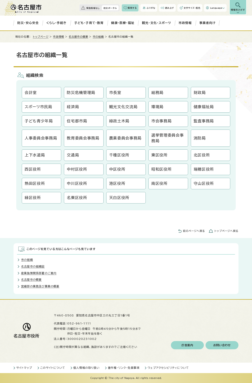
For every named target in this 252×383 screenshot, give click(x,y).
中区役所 (117, 169)
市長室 (115, 92)
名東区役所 (77, 198)
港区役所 (117, 183)
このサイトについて (52, 367)
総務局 (157, 92)
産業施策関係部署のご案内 (38, 273)
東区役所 (159, 155)
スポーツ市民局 (38, 107)
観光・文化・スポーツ (156, 22)
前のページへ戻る (194, 231)
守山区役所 (204, 183)
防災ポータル (110, 8)
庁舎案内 (187, 345)
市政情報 (185, 22)
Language (216, 8)
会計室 (31, 92)
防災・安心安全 (28, 22)
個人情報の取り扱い (86, 367)
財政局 (200, 92)
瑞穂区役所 (204, 169)
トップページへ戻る (226, 231)
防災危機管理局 (81, 92)
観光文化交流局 (123, 107)
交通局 (73, 155)
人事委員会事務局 (41, 138)
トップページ (41, 36)
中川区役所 (77, 183)
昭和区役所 (161, 169)
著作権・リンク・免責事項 (123, 367)
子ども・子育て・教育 (89, 22)
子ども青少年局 (39, 121)
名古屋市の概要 (78, 36)
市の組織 (98, 36)
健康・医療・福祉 (122, 22)
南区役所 (159, 183)
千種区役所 (119, 155)
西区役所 (33, 169)
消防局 (200, 138)
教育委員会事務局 (83, 138)
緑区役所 (33, 198)
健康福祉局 (204, 107)
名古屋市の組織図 (33, 266)
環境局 (157, 107)
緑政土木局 (119, 121)
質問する (132, 8)
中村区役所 (77, 169)
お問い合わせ (222, 345)
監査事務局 (204, 121)
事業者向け (207, 22)
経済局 (73, 107)
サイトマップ (24, 367)
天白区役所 (119, 198)
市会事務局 (161, 121)
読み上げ (169, 8)
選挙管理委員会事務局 (167, 138)
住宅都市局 (77, 121)
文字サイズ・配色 (192, 8)
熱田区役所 (35, 183)
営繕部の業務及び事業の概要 (40, 286)
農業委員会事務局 (125, 138)
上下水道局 (35, 155)
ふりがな (151, 8)
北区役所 (202, 155)
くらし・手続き (56, 22)
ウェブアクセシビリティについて (168, 367)
